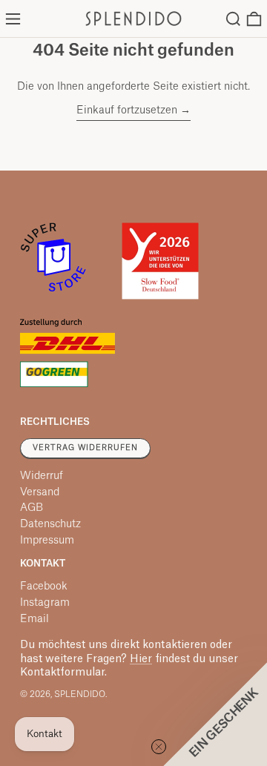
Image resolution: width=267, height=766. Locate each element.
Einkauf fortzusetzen (126, 110)
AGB (31, 508)
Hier (141, 659)
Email (34, 619)
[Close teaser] (158, 746)
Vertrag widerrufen (85, 448)
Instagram (45, 603)
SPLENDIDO (79, 694)
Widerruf (41, 476)
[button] (233, 19)
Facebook (43, 586)
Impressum (47, 540)
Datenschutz (50, 524)
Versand (39, 492)
